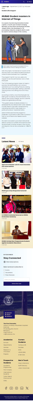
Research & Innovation (7, 350)
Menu (30, 1)
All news (21, 141)
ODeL (5, 380)
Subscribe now (16, 283)
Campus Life (22, 345)
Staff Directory (22, 365)
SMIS (19, 350)
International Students (7, 373)
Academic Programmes (7, 366)
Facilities (20, 347)
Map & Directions (23, 363)
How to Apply (8, 370)
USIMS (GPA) (22, 352)
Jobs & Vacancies (23, 368)
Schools (6, 342)
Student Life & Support (9, 11)
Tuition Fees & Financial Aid (8, 377)
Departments (8, 345)
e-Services (21, 355)
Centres (6, 347)
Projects (6, 354)
